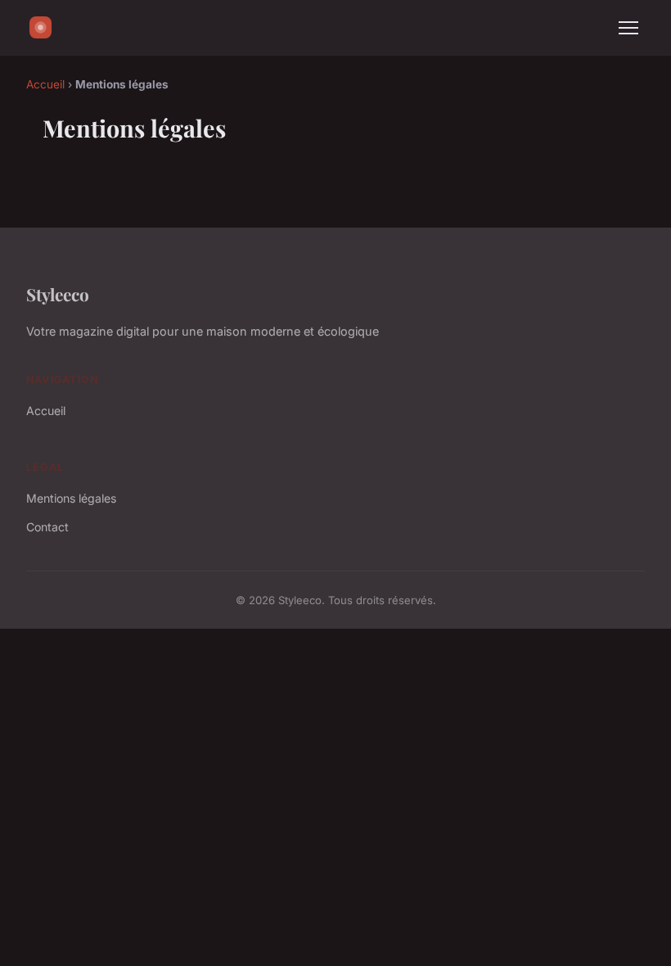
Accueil (45, 84)
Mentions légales (71, 498)
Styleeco (57, 293)
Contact (47, 527)
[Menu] (628, 28)
